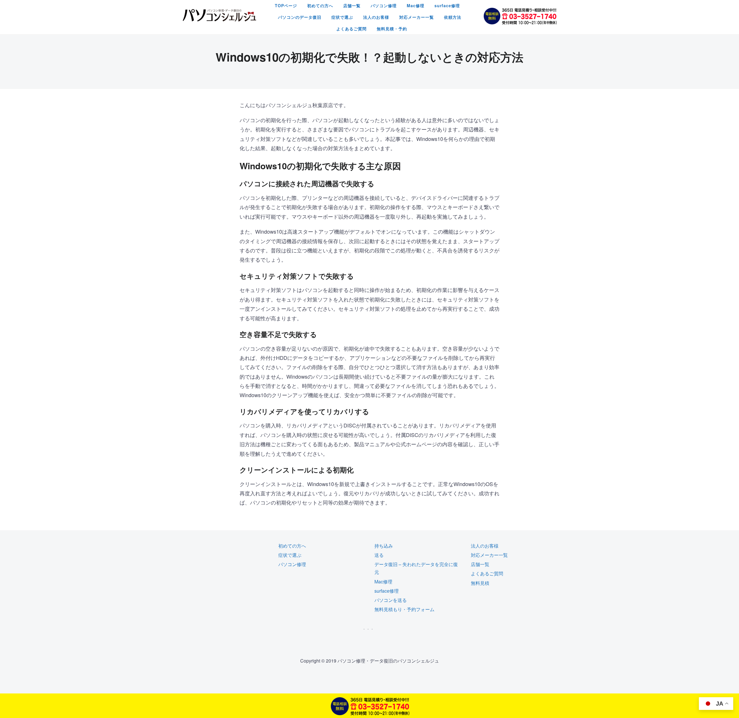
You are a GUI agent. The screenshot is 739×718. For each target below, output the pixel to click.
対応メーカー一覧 (416, 17)
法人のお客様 (376, 17)
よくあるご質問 (351, 28)
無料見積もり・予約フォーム (404, 609)
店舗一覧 (352, 5)
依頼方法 (452, 17)
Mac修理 (415, 5)
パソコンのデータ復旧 (299, 17)
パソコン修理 (384, 5)
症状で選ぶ (342, 17)
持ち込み (383, 545)
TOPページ (286, 5)
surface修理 (447, 5)
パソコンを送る (390, 600)
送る (379, 555)
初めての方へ (320, 5)
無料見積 (480, 583)
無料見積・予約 (392, 28)
